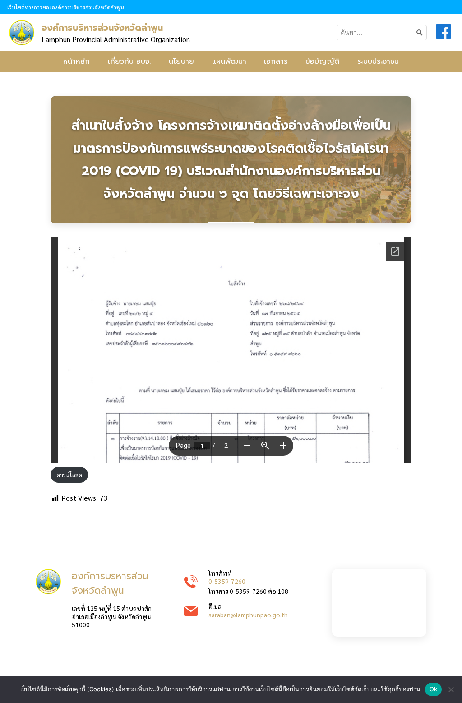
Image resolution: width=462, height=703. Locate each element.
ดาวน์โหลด (69, 475)
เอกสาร (275, 61)
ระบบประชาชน (378, 61)
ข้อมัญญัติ (322, 61)
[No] (450, 689)
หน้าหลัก (76, 61)
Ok (434, 689)
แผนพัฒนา (229, 61)
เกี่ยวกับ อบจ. (129, 61)
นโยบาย (181, 61)
